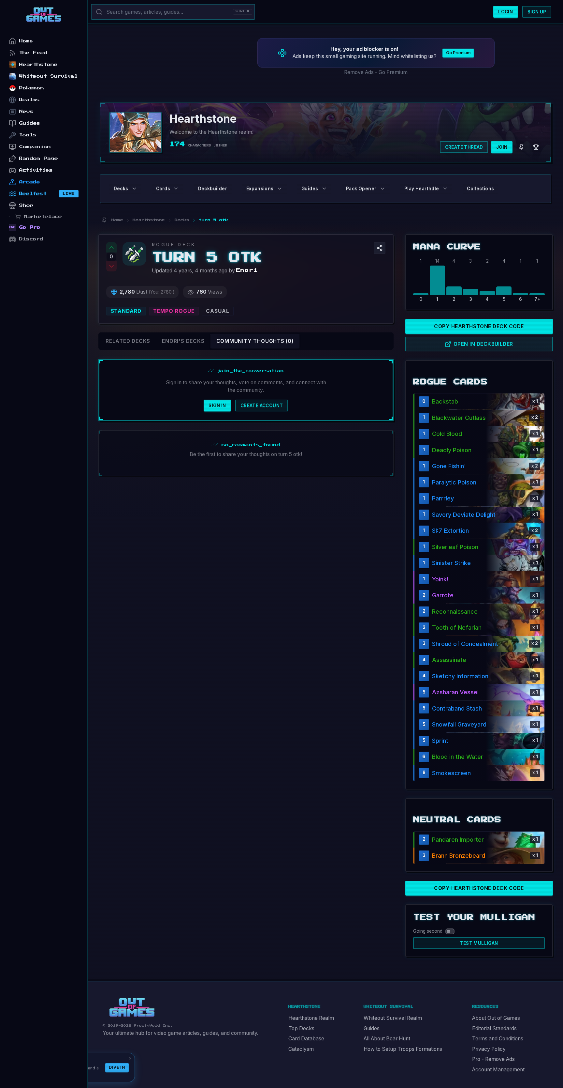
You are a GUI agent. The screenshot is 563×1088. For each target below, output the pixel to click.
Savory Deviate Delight (464, 514)
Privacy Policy (489, 1049)
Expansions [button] (260, 188)
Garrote (443, 595)
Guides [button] (309, 188)
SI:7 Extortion (450, 530)
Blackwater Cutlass (459, 417)
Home (26, 41)
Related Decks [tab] (128, 341)
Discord (31, 239)
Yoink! (440, 579)
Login (505, 11)
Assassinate (449, 659)
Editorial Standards (494, 1028)
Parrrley (443, 498)
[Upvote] (111, 247)
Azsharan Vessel (455, 692)
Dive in (117, 1067)
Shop (26, 205)
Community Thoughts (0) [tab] (255, 341)
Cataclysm (301, 1049)
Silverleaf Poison (455, 547)
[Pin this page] (104, 220)
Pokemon (31, 88)
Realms (29, 99)
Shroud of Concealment (465, 643)
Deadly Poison (451, 450)
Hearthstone (38, 64)
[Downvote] (111, 266)
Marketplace (43, 216)
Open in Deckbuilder (483, 344)
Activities (36, 170)
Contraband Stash (457, 708)
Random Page (38, 158)
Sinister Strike (451, 562)
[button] (379, 248)
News (26, 111)
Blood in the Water (457, 756)
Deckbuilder (212, 188)
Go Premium (458, 52)
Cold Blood (447, 433)
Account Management (498, 1069)
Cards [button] (163, 188)
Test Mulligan (479, 943)
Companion (35, 146)
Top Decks (301, 1028)
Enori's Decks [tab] (183, 341)
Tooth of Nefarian (457, 627)
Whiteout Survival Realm (393, 1018)
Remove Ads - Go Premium (376, 72)
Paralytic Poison (454, 482)
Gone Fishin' (449, 466)
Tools (27, 135)
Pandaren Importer (458, 839)
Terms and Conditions (497, 1038)
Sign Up (536, 11)
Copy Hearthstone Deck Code (479, 326)
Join (502, 147)
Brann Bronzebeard (458, 855)
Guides (372, 1028)
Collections (480, 188)
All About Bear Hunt (387, 1038)
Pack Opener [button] (361, 188)
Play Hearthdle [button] (421, 188)
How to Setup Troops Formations (403, 1049)
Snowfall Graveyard (459, 724)
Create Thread (464, 147)
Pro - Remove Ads (493, 1059)
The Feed (33, 52)
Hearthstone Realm (311, 1018)
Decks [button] (121, 188)
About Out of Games (496, 1018)
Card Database (306, 1038)
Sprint (440, 740)
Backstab (445, 401)
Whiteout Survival (48, 76)
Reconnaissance (455, 611)
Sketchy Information (460, 676)
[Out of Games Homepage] (132, 1007)
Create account (261, 405)
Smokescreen (451, 773)
